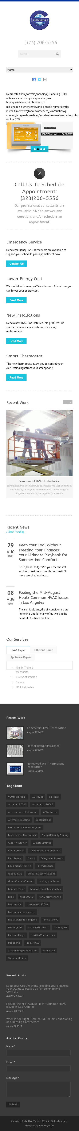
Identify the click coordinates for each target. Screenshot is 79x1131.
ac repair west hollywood (22, 812)
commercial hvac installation (21, 485)
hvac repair (14, 904)
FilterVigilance (45, 865)
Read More (16, 300)
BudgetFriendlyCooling (55, 835)
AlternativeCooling (19, 819)
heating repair (16, 888)
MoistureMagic (16, 935)
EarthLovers (14, 858)
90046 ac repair (17, 796)
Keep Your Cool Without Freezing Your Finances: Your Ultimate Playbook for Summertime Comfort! (43, 552)
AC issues (37, 796)
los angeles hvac (38, 927)
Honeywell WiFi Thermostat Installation (45, 765)
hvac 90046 (26, 896)
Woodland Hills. (17, 958)
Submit (13, 1104)
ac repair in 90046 (42, 804)
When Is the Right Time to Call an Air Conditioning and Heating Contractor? (39, 1020)
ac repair (54, 796)
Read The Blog (15, 532)
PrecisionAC (32, 942)
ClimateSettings (41, 842)
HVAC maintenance (50, 896)
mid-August (60, 927)
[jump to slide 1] (35, 149)
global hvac (15, 873)
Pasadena (14, 942)
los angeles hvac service (50, 493)
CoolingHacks (16, 850)
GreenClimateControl (20, 881)
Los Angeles (15, 927)
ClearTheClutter (17, 842)
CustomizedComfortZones (45, 850)
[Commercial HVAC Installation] (39, 443)
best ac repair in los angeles (24, 827)
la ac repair (42, 485)
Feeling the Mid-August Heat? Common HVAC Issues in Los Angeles (43, 597)
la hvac (52, 485)
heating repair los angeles (45, 888)
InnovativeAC (50, 919)
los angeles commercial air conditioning (44, 489)
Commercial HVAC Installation (39, 481)
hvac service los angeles (22, 919)
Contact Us (16, 264)
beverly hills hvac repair (22, 835)
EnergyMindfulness (52, 858)
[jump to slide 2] (38, 149)
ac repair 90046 (17, 804)
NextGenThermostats (43, 935)
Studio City (49, 950)
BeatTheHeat (43, 819)
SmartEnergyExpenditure (22, 950)
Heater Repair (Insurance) (43, 745)
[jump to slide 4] (44, 149)
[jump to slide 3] (41, 149)
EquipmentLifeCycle (19, 865)
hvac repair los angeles (21, 912)
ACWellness (50, 812)
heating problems (49, 881)
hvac (11, 896)
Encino (31, 858)
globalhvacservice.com (41, 873)
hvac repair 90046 (37, 904)
